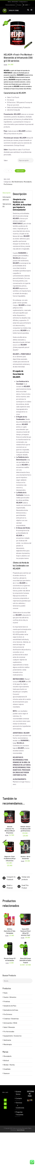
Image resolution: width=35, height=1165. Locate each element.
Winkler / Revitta (9, 1065)
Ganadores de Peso (10, 1006)
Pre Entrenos (8, 184)
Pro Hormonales (9, 1031)
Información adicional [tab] (6, 198)
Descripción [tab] (6, 193)
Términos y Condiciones (17, 1105)
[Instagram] (5, 1103)
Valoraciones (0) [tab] (6, 205)
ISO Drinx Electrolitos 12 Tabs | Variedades (9, 931)
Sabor (6, 160)
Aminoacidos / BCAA (10, 1023)
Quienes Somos (17, 1092)
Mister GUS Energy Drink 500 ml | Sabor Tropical (25, 960)
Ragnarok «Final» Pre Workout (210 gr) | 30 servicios (9, 858)
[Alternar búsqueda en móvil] (28, 10)
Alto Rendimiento (17, 182)
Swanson (7, 1073)
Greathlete (7, 1069)
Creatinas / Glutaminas (11, 1019)
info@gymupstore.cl (23, 1)
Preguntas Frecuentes (17, 1113)
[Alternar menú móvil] (31, 10)
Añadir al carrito (20, 170)
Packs (5, 993)
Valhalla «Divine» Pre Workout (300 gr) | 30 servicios (25, 829)
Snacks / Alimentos (10, 997)
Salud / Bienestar (9, 1027)
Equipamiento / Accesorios (12, 1036)
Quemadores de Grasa (11, 1010)
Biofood (6, 1060)
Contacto (17, 1098)
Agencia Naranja (20, 1130)
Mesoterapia (8, 1044)
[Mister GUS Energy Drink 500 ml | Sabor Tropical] (25, 949)
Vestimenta (7, 1040)
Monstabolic (28, 182)
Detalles (9, 817)
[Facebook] (5, 1100)
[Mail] (5, 1107)
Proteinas (7, 1001)
